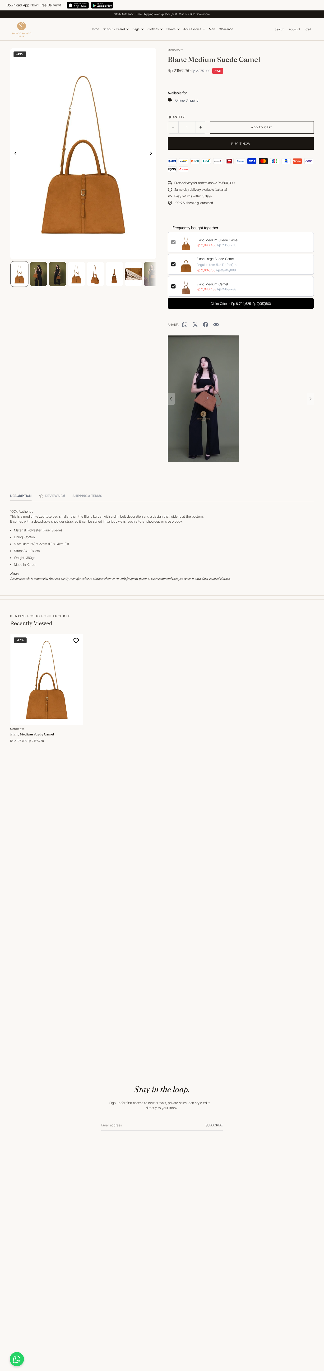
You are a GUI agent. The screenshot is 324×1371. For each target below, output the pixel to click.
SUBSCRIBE (214, 1125)
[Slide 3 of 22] (57, 274)
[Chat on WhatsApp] (17, 1359)
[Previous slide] (14, 153)
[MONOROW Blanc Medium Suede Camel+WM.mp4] (241, 398)
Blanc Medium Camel (212, 284)
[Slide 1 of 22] (19, 274)
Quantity (176, 117)
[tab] (21, 496)
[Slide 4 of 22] (76, 274)
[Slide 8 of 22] (152, 274)
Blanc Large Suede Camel (215, 259)
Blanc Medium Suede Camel (217, 240)
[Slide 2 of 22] (38, 274)
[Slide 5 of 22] (95, 274)
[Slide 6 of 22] (114, 274)
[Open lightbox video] (203, 398)
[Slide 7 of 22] (133, 274)
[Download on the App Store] (78, 5)
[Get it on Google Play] (102, 5)
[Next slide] (152, 153)
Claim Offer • (241, 304)
